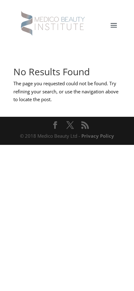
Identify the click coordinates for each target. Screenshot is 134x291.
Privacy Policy (97, 136)
